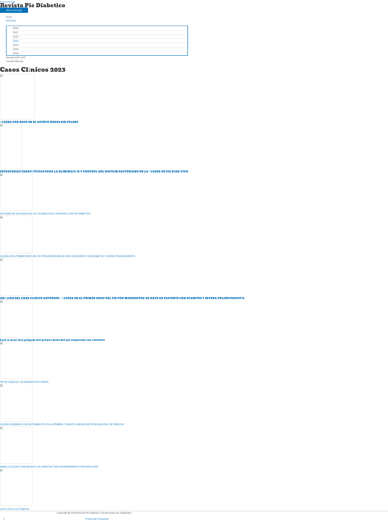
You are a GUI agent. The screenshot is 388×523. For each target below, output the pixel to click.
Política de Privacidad (97, 518)
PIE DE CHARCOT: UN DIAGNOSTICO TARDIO (24, 381)
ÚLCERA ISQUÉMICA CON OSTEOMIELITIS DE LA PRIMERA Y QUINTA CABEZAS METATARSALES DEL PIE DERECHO (62, 424)
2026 (15, 53)
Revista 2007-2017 (16, 57)
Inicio (9, 16)
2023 (16, 40)
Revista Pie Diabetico (32, 5)
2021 (15, 32)
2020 (15, 28)
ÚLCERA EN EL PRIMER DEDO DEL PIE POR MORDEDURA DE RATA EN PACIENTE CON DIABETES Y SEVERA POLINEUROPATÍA (67, 256)
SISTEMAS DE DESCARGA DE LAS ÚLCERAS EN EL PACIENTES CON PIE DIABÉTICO (45, 213)
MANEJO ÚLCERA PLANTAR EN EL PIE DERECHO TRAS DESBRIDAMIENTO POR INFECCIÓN (49, 466)
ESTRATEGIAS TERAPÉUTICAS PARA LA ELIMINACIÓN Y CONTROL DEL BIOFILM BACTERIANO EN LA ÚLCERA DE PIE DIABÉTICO (94, 171)
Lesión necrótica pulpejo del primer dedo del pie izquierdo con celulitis (52, 340)
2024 (16, 44)
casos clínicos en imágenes (14, 508)
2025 (15, 49)
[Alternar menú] (97, 24)
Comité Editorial (14, 61)
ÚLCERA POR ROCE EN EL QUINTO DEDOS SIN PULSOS (39, 122)
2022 (15, 36)
